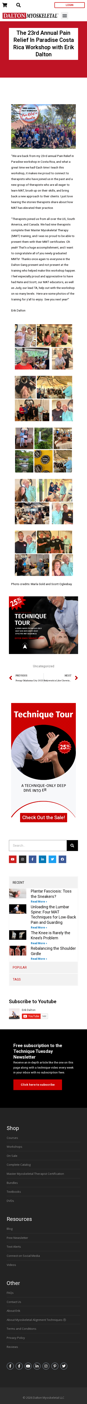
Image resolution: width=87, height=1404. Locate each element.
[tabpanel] (43, 925)
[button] (64, 15)
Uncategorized (43, 666)
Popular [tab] (20, 967)
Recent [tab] (18, 882)
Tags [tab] (17, 979)
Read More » (39, 901)
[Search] (72, 845)
